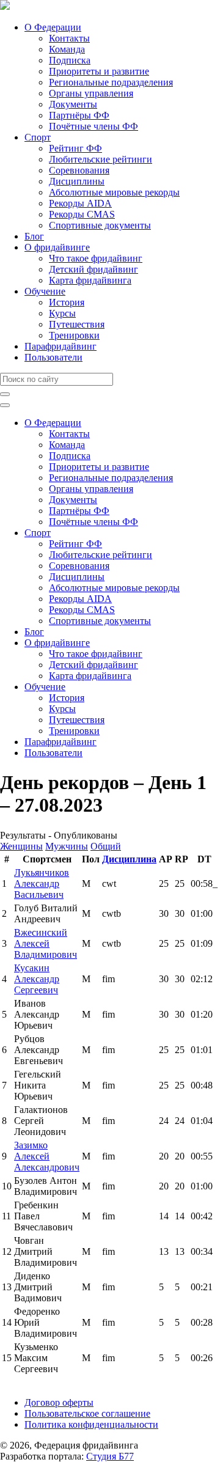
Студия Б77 (110, 1456)
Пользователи (53, 357)
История (66, 302)
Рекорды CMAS (82, 214)
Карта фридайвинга (90, 280)
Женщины (21, 846)
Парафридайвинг (60, 346)
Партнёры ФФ (79, 115)
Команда (67, 49)
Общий (105, 846)
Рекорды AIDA (80, 203)
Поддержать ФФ (34, 1381)
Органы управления (91, 93)
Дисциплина (129, 859)
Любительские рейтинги (100, 159)
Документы (73, 104)
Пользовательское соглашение (87, 1413)
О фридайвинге (57, 247)
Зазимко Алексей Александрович (46, 1156)
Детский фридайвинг (93, 269)
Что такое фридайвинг (95, 258)
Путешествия (77, 324)
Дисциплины (77, 181)
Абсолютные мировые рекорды (114, 192)
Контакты (69, 38)
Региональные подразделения (111, 82)
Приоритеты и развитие (99, 71)
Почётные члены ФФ (93, 126)
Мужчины (66, 846)
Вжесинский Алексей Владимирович (45, 943)
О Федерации (52, 27)
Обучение (44, 291)
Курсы (62, 313)
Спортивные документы (100, 225)
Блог (34, 236)
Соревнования (79, 170)
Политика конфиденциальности (91, 1424)
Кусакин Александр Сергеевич (36, 979)
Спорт (37, 137)
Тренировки (74, 335)
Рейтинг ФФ (75, 148)
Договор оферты (59, 1402)
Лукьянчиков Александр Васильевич (41, 883)
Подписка (69, 60)
